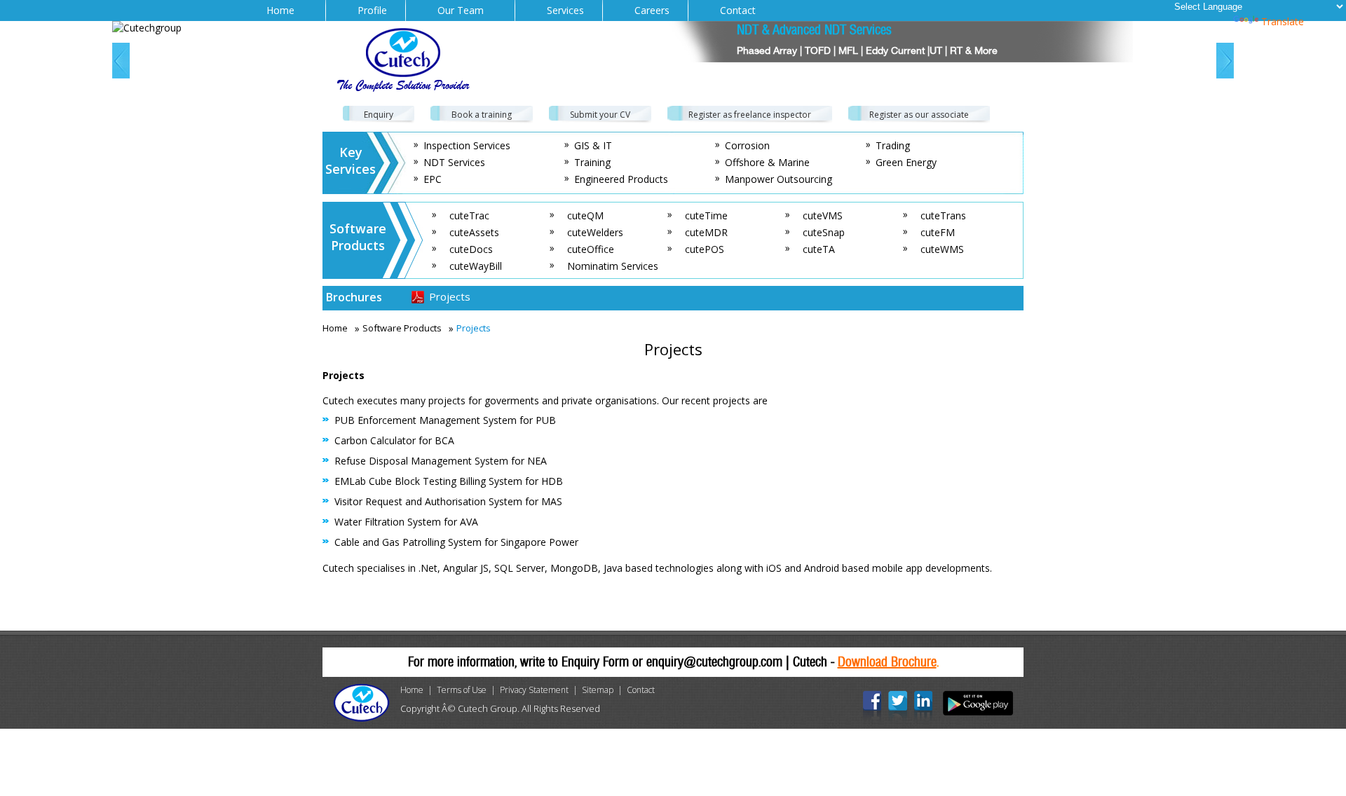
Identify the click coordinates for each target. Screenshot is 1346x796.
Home (280, 10)
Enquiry (378, 115)
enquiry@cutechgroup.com (714, 662)
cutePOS (704, 249)
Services (565, 10)
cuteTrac (469, 215)
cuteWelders (595, 232)
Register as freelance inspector (749, 115)
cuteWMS (942, 249)
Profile (372, 10)
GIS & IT (593, 145)
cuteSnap (824, 232)
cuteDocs (471, 249)
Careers (651, 10)
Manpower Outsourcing (778, 179)
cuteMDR (706, 232)
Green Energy (906, 162)
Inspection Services (466, 145)
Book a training (481, 115)
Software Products (402, 328)
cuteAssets (474, 232)
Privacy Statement (534, 690)
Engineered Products (621, 179)
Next (1225, 60)
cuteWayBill (475, 266)
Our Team (460, 10)
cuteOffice (590, 249)
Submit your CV (600, 115)
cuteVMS (823, 215)
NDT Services (454, 162)
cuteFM (937, 232)
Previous (121, 60)
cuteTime (706, 215)
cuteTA (819, 249)
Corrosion (747, 145)
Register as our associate (919, 115)
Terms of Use (462, 690)
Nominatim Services (612, 266)
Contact (738, 10)
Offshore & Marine (767, 162)
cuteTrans (943, 215)
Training (592, 162)
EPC (432, 179)
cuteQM (585, 215)
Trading (893, 145)
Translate (1282, 21)
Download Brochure (887, 662)
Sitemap (597, 690)
